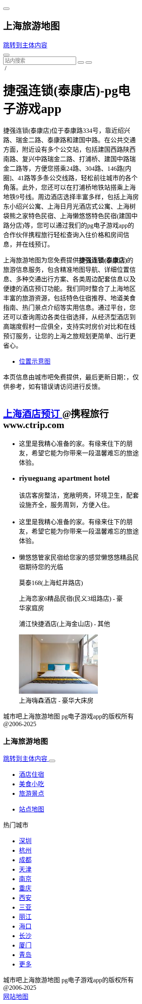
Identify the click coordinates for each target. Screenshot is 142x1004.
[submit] (81, 62)
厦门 (25, 945)
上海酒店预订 (32, 414)
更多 (25, 964)
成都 (25, 860)
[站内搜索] (6, 55)
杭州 (25, 850)
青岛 (25, 954)
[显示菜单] (6, 9)
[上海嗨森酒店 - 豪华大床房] (58, 691)
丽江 (25, 916)
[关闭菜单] (52, 761)
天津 (25, 869)
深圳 (25, 841)
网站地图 (15, 996)
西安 (25, 898)
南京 (25, 879)
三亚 (25, 907)
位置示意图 (34, 361)
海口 (25, 926)
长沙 (25, 935)
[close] (89, 62)
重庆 (25, 888)
